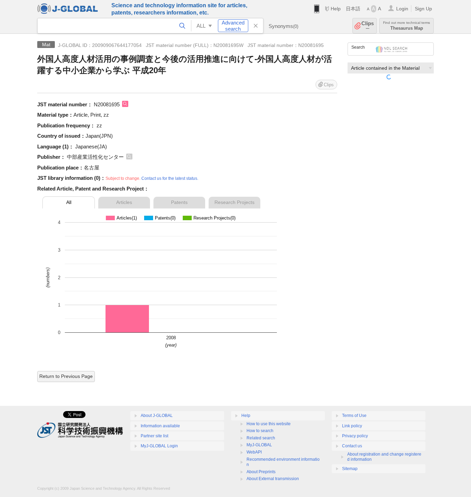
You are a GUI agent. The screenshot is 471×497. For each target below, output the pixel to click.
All (68, 202)
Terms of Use (354, 415)
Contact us (352, 446)
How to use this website (269, 423)
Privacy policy (355, 435)
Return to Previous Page (66, 376)
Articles (124, 202)
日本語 (353, 8)
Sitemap (350, 468)
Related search (261, 438)
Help (336, 8)
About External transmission (273, 478)
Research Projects (234, 202)
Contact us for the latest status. (169, 178)
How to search (260, 430)
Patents (179, 202)
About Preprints (261, 471)
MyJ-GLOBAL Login (159, 446)
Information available (160, 425)
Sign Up (423, 8)
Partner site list (154, 435)
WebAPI (254, 452)
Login (402, 8)
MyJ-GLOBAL (259, 444)
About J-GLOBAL (157, 415)
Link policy (352, 425)
